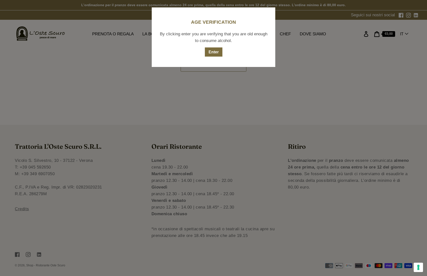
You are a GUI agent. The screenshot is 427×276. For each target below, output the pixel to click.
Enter (214, 52)
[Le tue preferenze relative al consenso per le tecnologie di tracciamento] (418, 267)
